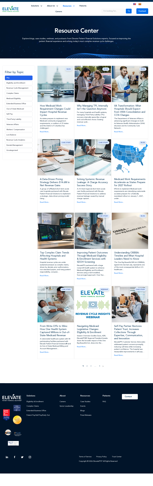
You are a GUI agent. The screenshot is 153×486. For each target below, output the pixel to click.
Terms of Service (85, 457)
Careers (58, 11)
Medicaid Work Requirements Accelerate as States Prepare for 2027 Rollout (129, 182)
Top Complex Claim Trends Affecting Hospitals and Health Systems (54, 256)
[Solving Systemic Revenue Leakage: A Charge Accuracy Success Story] (93, 157)
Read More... (44, 132)
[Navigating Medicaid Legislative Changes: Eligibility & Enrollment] (93, 304)
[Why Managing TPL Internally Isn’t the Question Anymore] (93, 84)
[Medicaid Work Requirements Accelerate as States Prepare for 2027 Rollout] (130, 157)
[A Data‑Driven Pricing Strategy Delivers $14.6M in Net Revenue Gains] (56, 157)
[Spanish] (139, 4)
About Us (51, 6)
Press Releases (85, 415)
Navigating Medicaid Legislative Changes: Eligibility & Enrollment (89, 329)
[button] (41, 6)
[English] (134, 4)
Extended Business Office (36, 410)
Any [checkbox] (7, 77)
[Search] (129, 11)
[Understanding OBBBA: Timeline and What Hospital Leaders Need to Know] (130, 231)
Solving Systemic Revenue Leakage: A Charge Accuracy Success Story (92, 182)
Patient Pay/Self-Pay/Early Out (38, 415)
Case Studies (85, 401)
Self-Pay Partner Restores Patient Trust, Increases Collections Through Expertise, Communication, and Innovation (128, 332)
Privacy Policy (101, 457)
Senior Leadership (67, 406)
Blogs (82, 410)
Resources (67, 6)
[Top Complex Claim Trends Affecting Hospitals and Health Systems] (56, 231)
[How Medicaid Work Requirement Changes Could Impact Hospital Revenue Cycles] (56, 84)
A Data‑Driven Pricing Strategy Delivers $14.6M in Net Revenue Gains (55, 182)
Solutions (35, 6)
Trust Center (117, 457)
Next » (103, 366)
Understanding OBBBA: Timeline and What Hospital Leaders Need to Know (129, 256)
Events (82, 406)
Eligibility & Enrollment (35, 401)
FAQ (104, 401)
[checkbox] (19, 83)
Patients (82, 6)
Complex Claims (33, 406)
